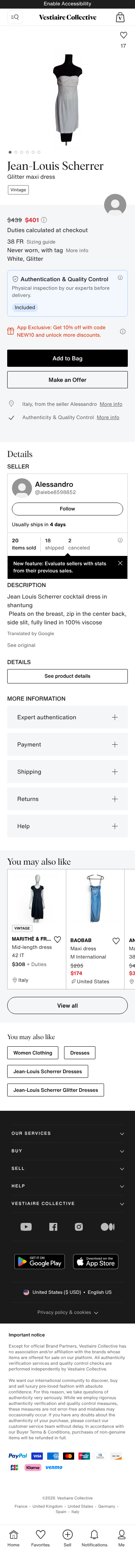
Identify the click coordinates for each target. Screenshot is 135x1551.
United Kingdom (47, 1506)
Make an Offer (67, 379)
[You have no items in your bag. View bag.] (120, 17)
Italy (75, 1511)
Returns (28, 798)
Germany (107, 1506)
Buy (17, 1151)
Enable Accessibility (67, 4)
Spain (61, 1511)
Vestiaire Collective (43, 1204)
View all (67, 1005)
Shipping (29, 771)
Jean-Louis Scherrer (55, 166)
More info (77, 250)
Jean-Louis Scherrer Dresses (47, 1071)
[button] (120, 17)
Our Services (31, 1133)
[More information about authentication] (120, 277)
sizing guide (41, 241)
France (21, 1506)
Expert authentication (46, 717)
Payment (29, 744)
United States (80, 1506)
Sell (18, 1169)
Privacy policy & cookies (64, 1312)
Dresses (79, 1053)
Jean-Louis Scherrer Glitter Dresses (55, 1090)
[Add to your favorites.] (57, 939)
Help (23, 826)
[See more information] (123, 331)
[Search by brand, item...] (14, 17)
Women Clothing (32, 1053)
